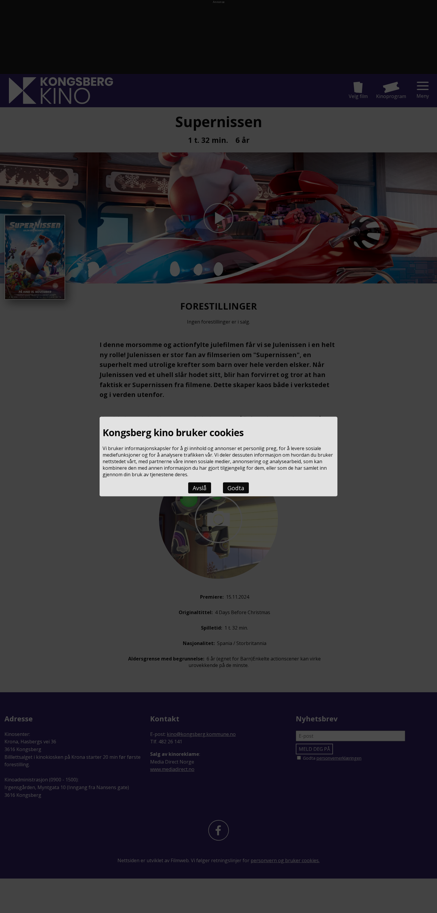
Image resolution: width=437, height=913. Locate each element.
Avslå (200, 488)
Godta (235, 488)
